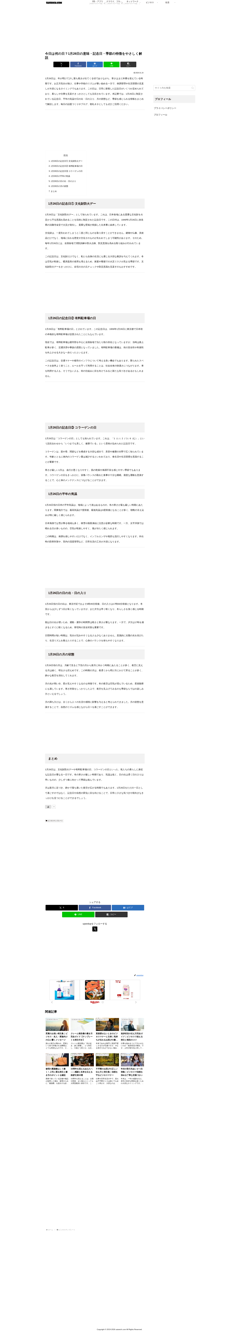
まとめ (54, 191)
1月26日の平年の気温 (60, 176)
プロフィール (160, 114)
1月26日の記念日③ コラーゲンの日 (67, 171)
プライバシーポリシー (165, 108)
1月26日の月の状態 (59, 186)
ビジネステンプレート (55, 821)
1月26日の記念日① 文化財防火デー (67, 161)
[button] (128, 64)
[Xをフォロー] (94, 928)
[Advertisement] (119, 24)
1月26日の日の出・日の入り (63, 181)
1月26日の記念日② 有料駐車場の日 (67, 166)
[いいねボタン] (48, 807)
